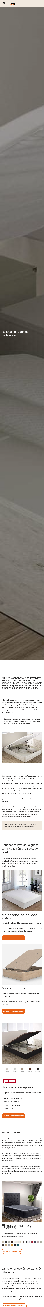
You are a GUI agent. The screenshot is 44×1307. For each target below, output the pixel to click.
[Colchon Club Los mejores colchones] (9, 3)
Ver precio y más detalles (12, 1251)
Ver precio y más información (13, 938)
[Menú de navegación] (40, 3)
